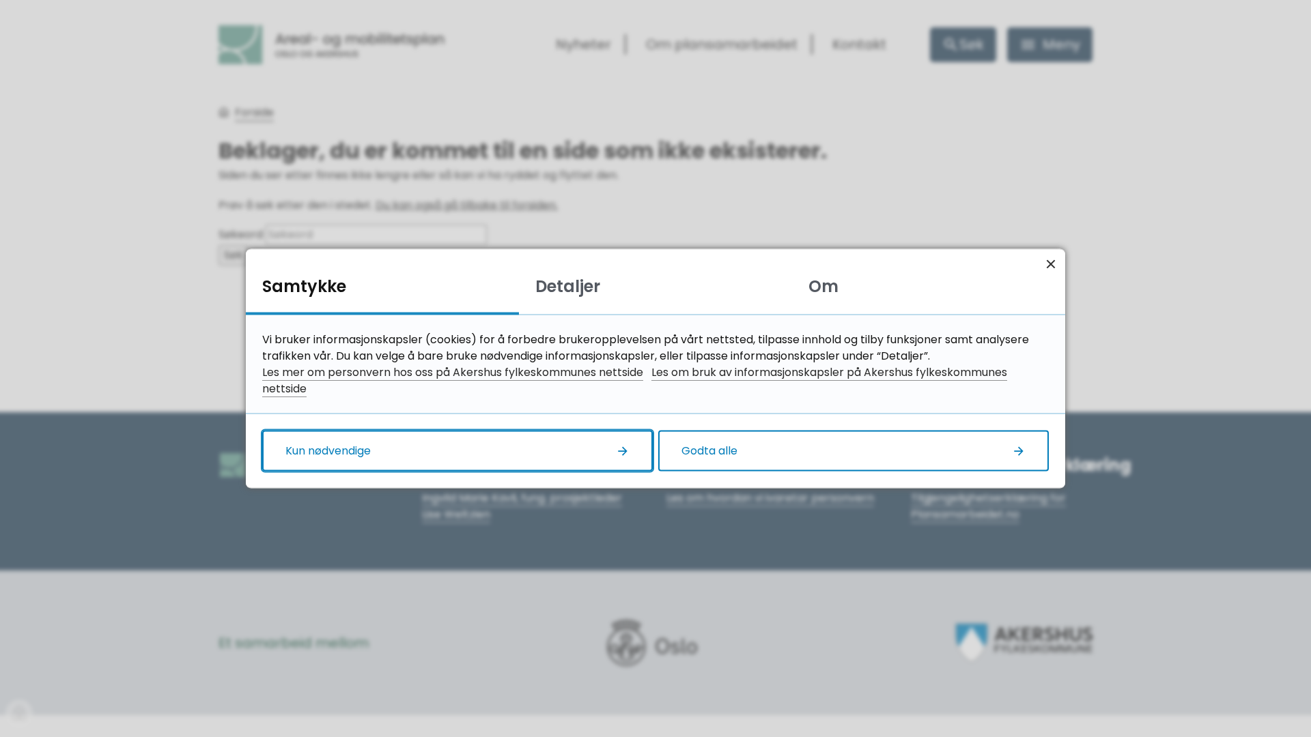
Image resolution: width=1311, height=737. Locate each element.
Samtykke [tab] (304, 286)
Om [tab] (823, 286)
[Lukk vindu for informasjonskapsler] (1050, 263)
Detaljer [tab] (567, 286)
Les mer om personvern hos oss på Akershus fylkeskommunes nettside (452, 372)
